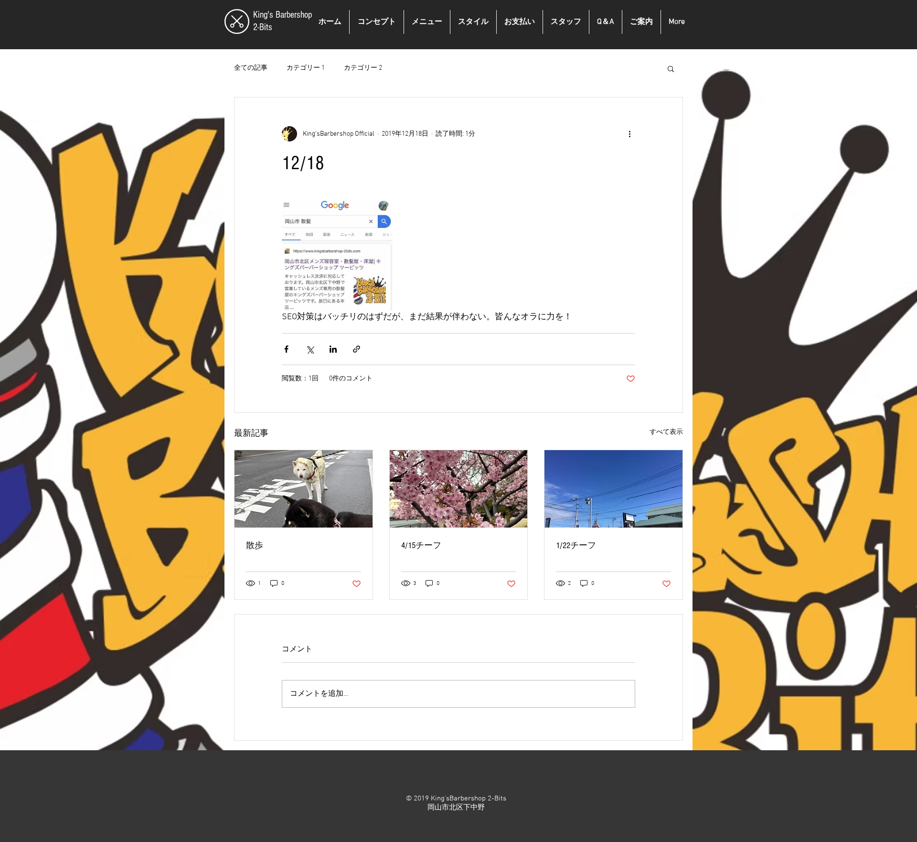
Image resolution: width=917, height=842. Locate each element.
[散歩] (304, 489)
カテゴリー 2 (363, 68)
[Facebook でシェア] (286, 349)
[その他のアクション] (629, 134)
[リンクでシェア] (356, 349)
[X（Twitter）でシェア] (309, 349)
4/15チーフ (421, 545)
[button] (670, 68)
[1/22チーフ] (613, 489)
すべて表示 (666, 432)
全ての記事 (250, 68)
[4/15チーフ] (459, 489)
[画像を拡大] (337, 255)
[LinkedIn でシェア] (333, 349)
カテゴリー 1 (306, 68)
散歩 (254, 545)
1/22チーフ (576, 545)
